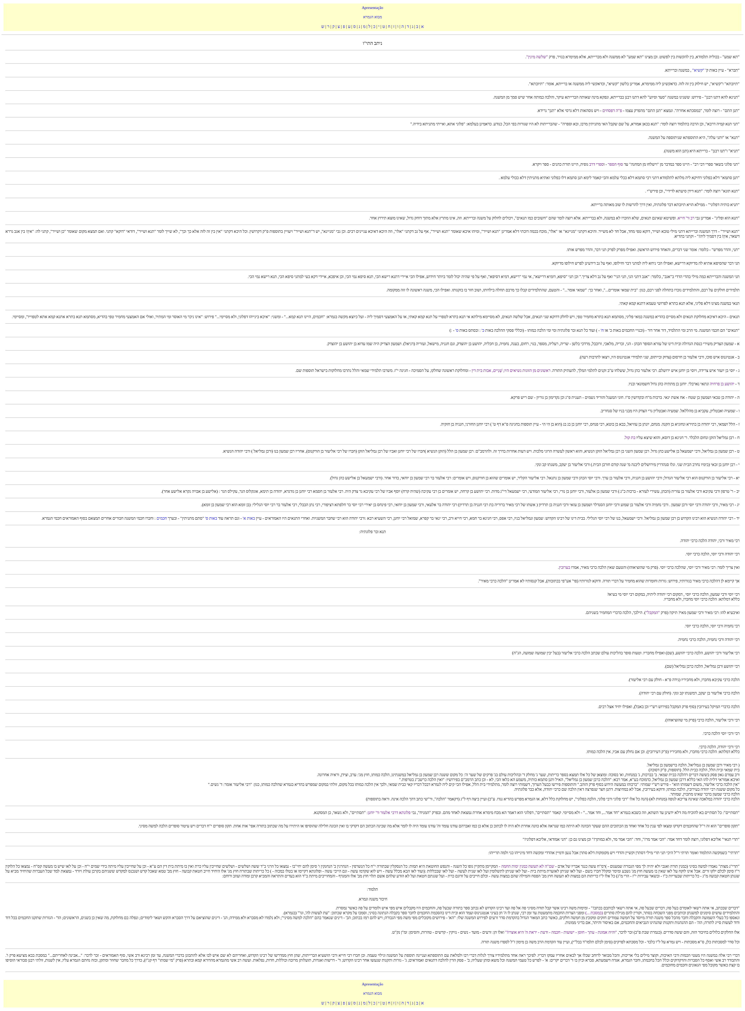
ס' (456, 330)
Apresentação (372, 7)
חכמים (161, 518)
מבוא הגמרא (372, 17)
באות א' (248, 518)
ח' (602, 330)
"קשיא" (697, 70)
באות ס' (210, 518)
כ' (482, 330)
